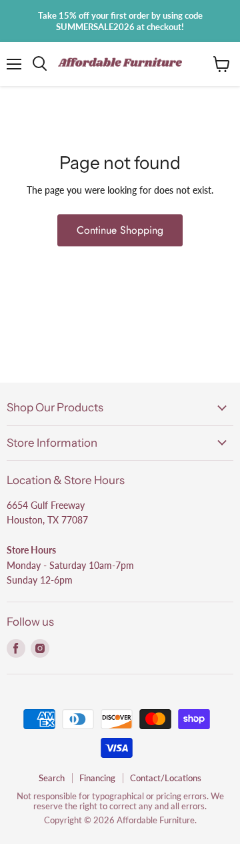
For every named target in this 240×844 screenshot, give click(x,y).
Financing (97, 778)
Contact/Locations (165, 778)
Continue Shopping (120, 230)
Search (52, 778)
